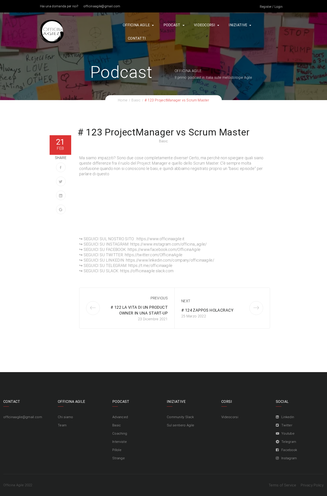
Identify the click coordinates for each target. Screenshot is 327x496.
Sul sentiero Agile (180, 425)
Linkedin (287, 417)
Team (62, 425)
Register (266, 6)
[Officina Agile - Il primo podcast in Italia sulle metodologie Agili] (52, 31)
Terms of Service (282, 485)
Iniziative (238, 25)
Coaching (119, 433)
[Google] (61, 209)
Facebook (289, 450)
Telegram (288, 442)
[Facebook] (61, 167)
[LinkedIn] (61, 195)
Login (279, 6)
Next (185, 301)
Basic (163, 141)
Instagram (289, 458)
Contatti (137, 38)
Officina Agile (136, 25)
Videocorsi (204, 25)
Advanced (120, 417)
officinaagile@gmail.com (101, 6)
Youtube (288, 433)
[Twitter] (61, 181)
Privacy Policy (312, 485)
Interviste (119, 442)
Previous (159, 298)
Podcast (172, 25)
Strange (118, 458)
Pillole (116, 450)
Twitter (286, 425)
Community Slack (180, 417)
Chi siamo (65, 417)
